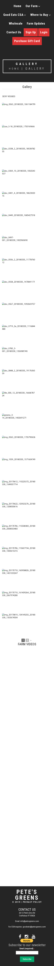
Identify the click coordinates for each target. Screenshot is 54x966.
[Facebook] (20, 936)
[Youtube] (33, 936)
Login (43, 32)
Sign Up (31, 32)
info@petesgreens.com (29, 921)
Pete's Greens (27, 895)
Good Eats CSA (13, 15)
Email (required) (27, 948)
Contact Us (14, 32)
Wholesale (16, 23)
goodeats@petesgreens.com (34, 927)
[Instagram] (26, 936)
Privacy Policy (32, 902)
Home (17, 6)
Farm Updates (36, 23)
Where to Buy (39, 15)
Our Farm (32, 6)
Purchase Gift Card (27, 41)
